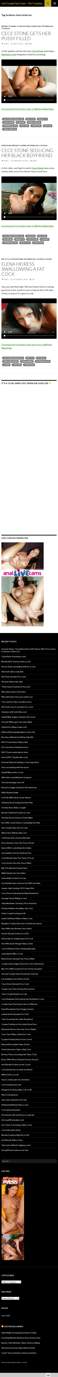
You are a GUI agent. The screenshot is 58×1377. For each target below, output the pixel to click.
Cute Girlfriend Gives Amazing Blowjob (18, 948)
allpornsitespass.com (13, 119)
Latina (48, 259)
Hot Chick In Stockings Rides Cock (16, 1125)
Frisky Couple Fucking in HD (13, 913)
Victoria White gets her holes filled (16, 722)
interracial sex (10, 126)
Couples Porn (23, 26)
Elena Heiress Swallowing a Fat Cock (23, 269)
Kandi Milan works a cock (12, 772)
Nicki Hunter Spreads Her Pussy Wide (17, 959)
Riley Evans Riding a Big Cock (14, 833)
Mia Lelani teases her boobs (13, 692)
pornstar (36, 126)
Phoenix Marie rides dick (12, 681)
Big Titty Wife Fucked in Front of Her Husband (21, 969)
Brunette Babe (8, 26)
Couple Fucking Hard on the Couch (16, 1039)
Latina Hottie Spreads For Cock (15, 1014)
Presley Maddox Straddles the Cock (17, 908)
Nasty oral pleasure (9, 1095)
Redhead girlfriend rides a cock (14, 1105)
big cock (31, 119)
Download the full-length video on (27, 109)
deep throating (11, 361)
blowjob (8, 239)
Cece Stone (8, 122)
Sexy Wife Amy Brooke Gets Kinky (16, 928)
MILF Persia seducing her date (14, 752)
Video (6, 44)
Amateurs (6, 145)
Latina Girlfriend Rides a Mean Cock (17, 918)
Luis (33, 279)
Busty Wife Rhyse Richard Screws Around (19, 1059)
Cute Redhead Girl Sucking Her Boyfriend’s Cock (22, 999)
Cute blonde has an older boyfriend (16, 1069)
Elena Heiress (27, 361)
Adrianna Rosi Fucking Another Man (17, 802)
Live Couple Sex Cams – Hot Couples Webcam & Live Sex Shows (22, 3)
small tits (25, 243)
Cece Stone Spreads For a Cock (15, 984)
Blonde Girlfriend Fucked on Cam (15, 812)
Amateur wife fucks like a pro (14, 712)
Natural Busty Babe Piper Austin (15, 1044)
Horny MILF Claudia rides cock (14, 757)
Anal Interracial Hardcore (8, 1362)
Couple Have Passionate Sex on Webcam (19, 1004)
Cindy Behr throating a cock (13, 656)
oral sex (17, 365)
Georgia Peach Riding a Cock (14, 898)
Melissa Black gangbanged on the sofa (18, 732)
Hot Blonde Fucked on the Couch (16, 1064)
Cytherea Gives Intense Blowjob (15, 838)
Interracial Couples (37, 145)
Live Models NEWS (13, 1326)
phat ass (24, 126)
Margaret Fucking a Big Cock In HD (16, 1089)
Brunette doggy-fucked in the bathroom (19, 787)
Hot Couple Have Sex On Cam (14, 828)
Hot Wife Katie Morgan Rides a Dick (17, 943)
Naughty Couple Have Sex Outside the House (21, 923)
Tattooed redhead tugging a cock (16, 1145)
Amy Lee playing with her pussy (15, 767)
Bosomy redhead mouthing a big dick (17, 737)
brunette (43, 119)
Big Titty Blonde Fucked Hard (14, 868)
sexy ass (47, 126)
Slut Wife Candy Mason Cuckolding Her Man (20, 822)
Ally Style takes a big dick (12, 671)
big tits (30, 358)
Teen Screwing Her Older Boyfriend (17, 1019)
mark (29, 44)
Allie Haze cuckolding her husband (16, 777)
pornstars (29, 365)
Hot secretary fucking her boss (15, 747)
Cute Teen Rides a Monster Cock (16, 1034)
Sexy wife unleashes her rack (14, 1100)
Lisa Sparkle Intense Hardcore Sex (16, 853)
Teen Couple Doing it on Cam (14, 994)
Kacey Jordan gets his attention (15, 1079)
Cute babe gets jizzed (10, 1130)
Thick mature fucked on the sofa (15, 686)
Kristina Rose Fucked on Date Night (17, 817)
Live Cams (5, 1315)
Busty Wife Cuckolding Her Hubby (16, 848)
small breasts (10, 129)
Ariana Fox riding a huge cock (14, 727)
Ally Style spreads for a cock (13, 676)
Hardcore (36, 26)
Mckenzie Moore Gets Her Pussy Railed (18, 1029)
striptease (38, 243)
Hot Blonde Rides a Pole (12, 1140)
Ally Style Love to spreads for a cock (17, 707)
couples (20, 122)
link (55, 1333)
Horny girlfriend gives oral (12, 1120)
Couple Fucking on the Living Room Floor (19, 1024)
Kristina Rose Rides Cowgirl (13, 807)
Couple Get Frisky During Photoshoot (18, 989)
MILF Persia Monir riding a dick (14, 742)
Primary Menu (54, 3)
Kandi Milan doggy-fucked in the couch (18, 717)
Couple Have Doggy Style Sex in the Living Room (22, 964)
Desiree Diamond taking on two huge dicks (20, 762)
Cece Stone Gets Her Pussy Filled (26, 36)
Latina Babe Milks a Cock (12, 953)
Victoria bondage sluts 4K (12, 782)
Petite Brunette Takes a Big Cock (16, 1049)
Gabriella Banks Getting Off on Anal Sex (19, 903)
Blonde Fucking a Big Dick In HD (15, 1135)
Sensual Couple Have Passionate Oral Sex (19, 974)
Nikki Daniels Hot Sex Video (13, 873)
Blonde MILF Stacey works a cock (16, 661)
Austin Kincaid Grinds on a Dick (15, 933)
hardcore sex (34, 122)
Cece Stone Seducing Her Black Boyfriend (27, 152)
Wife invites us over (10, 1074)
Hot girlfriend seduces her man (14, 1150)
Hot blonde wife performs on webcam (17, 1115)
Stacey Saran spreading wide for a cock (18, 666)
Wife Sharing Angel (9, 792)
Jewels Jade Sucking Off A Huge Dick (17, 888)
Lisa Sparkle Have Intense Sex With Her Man (20, 883)
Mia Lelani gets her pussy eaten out (17, 697)
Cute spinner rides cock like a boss (16, 702)
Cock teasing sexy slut (11, 1084)
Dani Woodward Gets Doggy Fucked (17, 1009)
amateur (31, 236)
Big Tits (5, 259)
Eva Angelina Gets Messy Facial (15, 979)
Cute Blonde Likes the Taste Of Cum (17, 858)
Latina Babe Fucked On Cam (13, 878)
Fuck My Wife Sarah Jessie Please (16, 797)
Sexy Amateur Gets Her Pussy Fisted (17, 843)
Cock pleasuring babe (10, 1110)
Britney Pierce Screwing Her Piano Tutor (19, 1054)
